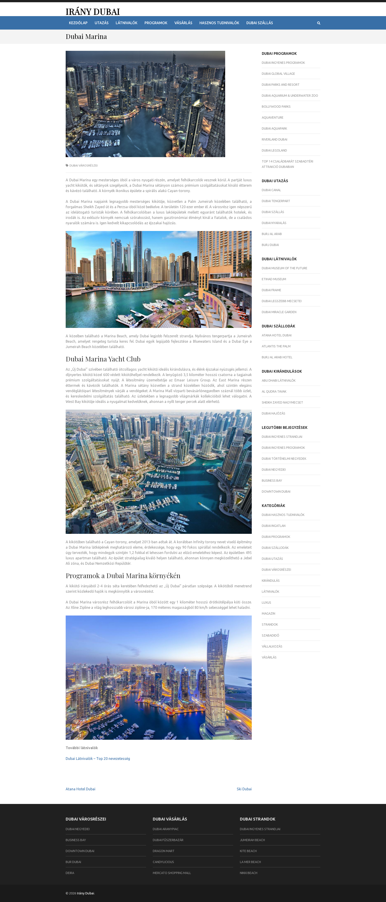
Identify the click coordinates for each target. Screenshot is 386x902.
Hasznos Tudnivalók (219, 23)
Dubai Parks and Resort (281, 84)
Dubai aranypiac (166, 829)
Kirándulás (271, 580)
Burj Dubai (270, 245)
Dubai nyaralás (274, 223)
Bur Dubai (73, 862)
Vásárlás (183, 23)
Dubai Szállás (259, 23)
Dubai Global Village (278, 73)
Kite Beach (248, 851)
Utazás (102, 23)
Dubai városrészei (83, 165)
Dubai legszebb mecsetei (282, 301)
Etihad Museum (274, 279)
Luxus (266, 602)
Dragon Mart (163, 851)
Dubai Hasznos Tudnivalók (283, 515)
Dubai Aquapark (274, 128)
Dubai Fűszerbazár (168, 840)
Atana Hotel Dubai (80, 789)
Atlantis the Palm (276, 346)
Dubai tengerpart (276, 201)
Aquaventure (272, 117)
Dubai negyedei (274, 469)
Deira (70, 873)
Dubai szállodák (275, 547)
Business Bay (272, 480)
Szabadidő (270, 635)
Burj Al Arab (272, 234)
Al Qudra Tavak (274, 391)
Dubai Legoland (274, 150)
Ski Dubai (244, 789)
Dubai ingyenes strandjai (282, 436)
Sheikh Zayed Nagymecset (282, 402)
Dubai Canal (271, 190)
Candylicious (163, 862)
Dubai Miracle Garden (279, 312)
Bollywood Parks (276, 106)
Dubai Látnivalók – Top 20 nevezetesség (98, 759)
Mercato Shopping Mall (172, 873)
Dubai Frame (271, 290)
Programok (156, 23)
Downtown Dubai (276, 491)
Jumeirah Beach (252, 840)
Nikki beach (248, 873)
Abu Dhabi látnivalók (279, 380)
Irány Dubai (93, 11)
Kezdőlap (78, 23)
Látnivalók (126, 23)
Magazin (268, 613)
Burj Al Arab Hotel (277, 357)
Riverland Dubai (274, 139)
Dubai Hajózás (273, 413)
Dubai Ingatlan (273, 526)
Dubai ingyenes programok (283, 62)
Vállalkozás (272, 646)
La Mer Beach (250, 862)
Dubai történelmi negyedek (284, 458)
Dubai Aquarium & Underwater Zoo (290, 95)
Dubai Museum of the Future (284, 268)
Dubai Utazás (272, 558)
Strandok (270, 624)
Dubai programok (276, 537)
